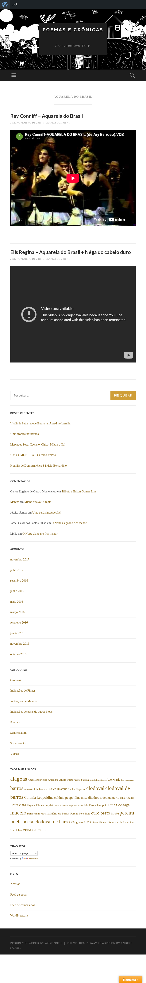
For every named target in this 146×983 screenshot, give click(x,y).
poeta (16, 821)
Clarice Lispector (77, 789)
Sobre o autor (18, 743)
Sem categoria (18, 732)
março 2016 (17, 612)
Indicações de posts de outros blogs (31, 711)
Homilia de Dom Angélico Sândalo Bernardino (38, 465)
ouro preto (100, 812)
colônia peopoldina (67, 797)
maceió (18, 813)
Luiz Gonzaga (119, 805)
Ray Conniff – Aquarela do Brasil (46, 116)
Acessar (15, 884)
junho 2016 (17, 591)
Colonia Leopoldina (38, 797)
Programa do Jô (80, 822)
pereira (127, 813)
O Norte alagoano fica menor (69, 523)
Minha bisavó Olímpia (37, 501)
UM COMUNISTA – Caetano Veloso (33, 455)
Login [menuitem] (14, 4)
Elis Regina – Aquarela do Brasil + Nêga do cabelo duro (70, 252)
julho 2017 (16, 570)
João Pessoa (90, 805)
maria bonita (33, 813)
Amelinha (53, 779)
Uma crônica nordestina (24, 433)
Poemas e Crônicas (73, 29)
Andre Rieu (66, 779)
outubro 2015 (18, 654)
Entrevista (18, 805)
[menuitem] (5, 4)
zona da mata (34, 829)
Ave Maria (113, 779)
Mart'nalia (45, 814)
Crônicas (15, 680)
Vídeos (14, 753)
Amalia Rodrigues (37, 779)
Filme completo (45, 805)
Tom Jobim (16, 830)
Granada (59, 805)
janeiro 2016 (17, 633)
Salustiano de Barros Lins (121, 822)
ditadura (93, 797)
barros (16, 788)
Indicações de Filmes (22, 690)
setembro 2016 (19, 580)
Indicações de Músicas (23, 701)
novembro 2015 (19, 643)
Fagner (31, 805)
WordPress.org (19, 915)
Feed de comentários (22, 905)
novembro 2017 (19, 559)
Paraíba (115, 813)
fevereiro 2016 (19, 622)
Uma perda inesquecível (46, 512)
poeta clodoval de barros (47, 821)
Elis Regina (127, 797)
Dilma (84, 798)
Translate (33, 858)
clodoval (95, 788)
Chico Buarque (58, 789)
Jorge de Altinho (75, 805)
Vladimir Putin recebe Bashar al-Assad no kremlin (40, 423)
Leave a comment (58, 122)
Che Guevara (41, 789)
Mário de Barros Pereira (64, 813)
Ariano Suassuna (82, 780)
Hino (65, 805)
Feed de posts (18, 894)
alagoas (18, 779)
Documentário (109, 797)
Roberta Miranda (99, 822)
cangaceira (28, 789)
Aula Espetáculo (98, 780)
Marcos (14, 501)
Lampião (102, 805)
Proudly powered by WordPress (36, 943)
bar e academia (127, 780)
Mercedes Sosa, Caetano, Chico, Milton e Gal (37, 444)
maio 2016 (16, 601)
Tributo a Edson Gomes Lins (79, 491)
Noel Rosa (84, 813)
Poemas (15, 722)
